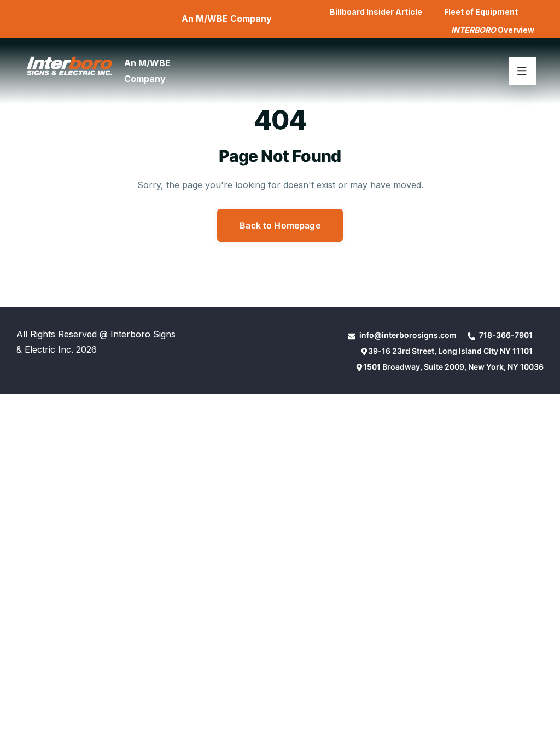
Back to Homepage (280, 225)
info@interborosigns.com (407, 335)
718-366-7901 (505, 335)
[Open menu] (522, 71)
